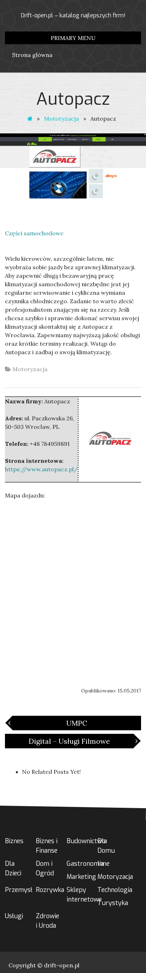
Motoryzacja (61, 118)
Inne (103, 863)
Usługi (14, 916)
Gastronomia (85, 863)
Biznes (14, 841)
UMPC (49, 722)
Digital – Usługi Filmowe (81, 740)
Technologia (114, 890)
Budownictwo (86, 841)
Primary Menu (73, 37)
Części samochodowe (34, 233)
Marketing (81, 877)
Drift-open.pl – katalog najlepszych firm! (73, 15)
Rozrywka (50, 890)
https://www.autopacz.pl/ (41, 469)
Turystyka (112, 903)
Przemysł (18, 890)
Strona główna (32, 54)
